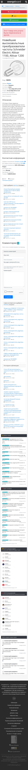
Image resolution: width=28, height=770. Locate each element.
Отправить (8, 297)
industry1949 (8, 625)
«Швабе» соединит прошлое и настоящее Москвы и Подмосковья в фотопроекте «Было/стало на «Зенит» (13, 393)
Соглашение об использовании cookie (14, 728)
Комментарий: (8, 270)
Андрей (6, 553)
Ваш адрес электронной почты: (12, 262)
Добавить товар (14, 713)
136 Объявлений (8, 629)
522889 (6, 628)
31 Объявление (7, 582)
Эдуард (6, 581)
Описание (6, 380)
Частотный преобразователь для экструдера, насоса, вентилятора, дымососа (12, 235)
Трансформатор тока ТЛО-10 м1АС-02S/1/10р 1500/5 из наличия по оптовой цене (12, 440)
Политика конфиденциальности (14, 718)
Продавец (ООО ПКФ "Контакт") (12, 621)
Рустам (6, 574)
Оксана (6, 567)
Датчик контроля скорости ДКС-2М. (17, 455)
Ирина (6, 601)
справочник (5, 503)
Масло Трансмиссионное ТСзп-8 (16, 467)
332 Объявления (8, 554)
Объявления (14, 710)
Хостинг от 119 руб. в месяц (14, 733)
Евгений (7, 560)
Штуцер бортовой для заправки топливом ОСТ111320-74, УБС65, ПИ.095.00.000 (12, 190)
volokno (6, 563)
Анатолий (7, 570)
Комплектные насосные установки (12, 220)
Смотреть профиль (20, 161)
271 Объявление (8, 615)
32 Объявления (7, 578)
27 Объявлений (7, 585)
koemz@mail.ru (8, 604)
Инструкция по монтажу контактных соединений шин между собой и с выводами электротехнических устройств (13, 505)
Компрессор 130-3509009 (10, 207)
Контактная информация (14, 723)
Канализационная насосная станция (13, 215)
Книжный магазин (14, 707)
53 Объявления (7, 568)
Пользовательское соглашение (14, 731)
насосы (15, 185)
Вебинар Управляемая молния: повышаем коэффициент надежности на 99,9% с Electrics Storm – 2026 (14, 419)
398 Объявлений (8, 609)
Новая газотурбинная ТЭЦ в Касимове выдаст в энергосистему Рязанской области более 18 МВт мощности (13, 493)
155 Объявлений (8, 558)
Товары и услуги (9, 6)
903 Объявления (8, 605)
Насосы (17, 6)
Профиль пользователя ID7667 (15, 540)
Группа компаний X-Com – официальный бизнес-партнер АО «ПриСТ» (12, 386)
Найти (22, 163)
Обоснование (7, 376)
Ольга (6, 584)
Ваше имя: (6, 255)
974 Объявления (8, 602)
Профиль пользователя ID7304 (15, 451)
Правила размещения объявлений (14, 720)
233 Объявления (8, 619)
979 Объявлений (8, 598)
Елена (6, 608)
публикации (5, 481)
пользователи (5, 451)
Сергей (6, 557)
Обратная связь (14, 715)
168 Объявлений (8, 622)
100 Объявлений (8, 564)
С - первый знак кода (9, 405)
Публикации (14, 702)
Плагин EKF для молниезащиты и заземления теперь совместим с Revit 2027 (13, 371)
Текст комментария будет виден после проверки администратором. (13, 643)
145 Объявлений (8, 626)
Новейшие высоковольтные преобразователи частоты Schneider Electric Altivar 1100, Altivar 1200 (13, 447)
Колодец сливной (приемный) (11, 211)
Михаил (6, 577)
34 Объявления (7, 575)
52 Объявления (7, 571)
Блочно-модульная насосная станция (13, 224)
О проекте (14, 726)
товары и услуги (6, 439)
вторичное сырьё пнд (14, 459)
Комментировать (8, 180)
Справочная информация (14, 705)
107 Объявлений (8, 561)
